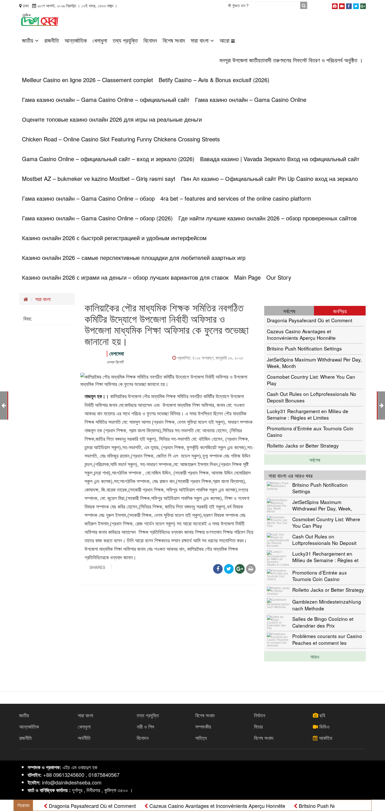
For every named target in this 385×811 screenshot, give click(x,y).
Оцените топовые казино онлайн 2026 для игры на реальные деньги (112, 119)
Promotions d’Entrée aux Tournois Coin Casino (310, 431)
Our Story (278, 277)
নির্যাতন (259, 715)
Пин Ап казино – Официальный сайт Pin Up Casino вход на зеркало (269, 178)
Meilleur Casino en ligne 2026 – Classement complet (87, 80)
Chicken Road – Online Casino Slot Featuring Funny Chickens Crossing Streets (121, 139)
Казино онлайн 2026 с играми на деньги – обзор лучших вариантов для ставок (125, 277)
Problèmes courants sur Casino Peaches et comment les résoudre (327, 639)
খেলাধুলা (99, 40)
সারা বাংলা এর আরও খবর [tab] (291, 475)
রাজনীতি (51, 40)
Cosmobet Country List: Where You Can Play (311, 379)
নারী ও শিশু (145, 726)
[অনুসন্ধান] (303, 5)
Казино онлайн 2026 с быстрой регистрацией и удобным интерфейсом (114, 238)
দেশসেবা (116, 353)
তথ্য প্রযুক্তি (125, 40)
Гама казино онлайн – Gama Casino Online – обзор (88, 198)
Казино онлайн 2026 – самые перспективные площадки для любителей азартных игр (133, 257)
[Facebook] (349, 5)
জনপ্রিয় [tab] (340, 311)
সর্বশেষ (314, 459)
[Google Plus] (363, 5)
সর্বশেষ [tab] (289, 311)
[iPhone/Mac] (335, 5)
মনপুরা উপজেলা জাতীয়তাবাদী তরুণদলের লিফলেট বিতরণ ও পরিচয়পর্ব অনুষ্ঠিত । (291, 60)
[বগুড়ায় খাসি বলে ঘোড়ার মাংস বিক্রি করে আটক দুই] (381, 405)
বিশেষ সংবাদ (174, 40)
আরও (314, 656)
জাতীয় (28, 40)
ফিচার (258, 726)
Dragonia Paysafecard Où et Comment (309, 320)
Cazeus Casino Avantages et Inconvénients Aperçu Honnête (301, 334)
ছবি (321, 715)
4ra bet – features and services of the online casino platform (235, 198)
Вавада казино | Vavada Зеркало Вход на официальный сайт (279, 159)
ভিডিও (323, 726)
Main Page (247, 277)
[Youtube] (342, 5)
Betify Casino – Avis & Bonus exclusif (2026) (214, 80)
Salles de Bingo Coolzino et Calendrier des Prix (322, 621)
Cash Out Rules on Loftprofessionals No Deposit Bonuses (311, 397)
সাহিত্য (201, 737)
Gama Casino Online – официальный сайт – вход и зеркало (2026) (108, 159)
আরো (225, 40)
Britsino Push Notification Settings (304, 348)
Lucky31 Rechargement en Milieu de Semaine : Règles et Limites (307, 414)
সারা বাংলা (200, 40)
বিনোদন (150, 40)
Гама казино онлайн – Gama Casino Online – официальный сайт (105, 99)
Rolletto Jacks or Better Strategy (303, 445)
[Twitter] (356, 5)
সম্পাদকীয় (203, 726)
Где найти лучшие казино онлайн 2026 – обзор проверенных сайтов (267, 218)
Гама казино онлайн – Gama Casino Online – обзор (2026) (97, 218)
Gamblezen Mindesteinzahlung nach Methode (326, 604)
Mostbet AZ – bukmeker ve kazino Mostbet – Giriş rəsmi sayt (98, 178)
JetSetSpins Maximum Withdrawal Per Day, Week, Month (314, 362)
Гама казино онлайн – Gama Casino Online (250, 99)
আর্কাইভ (325, 737)
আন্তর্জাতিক (76, 40)
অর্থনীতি (84, 737)
